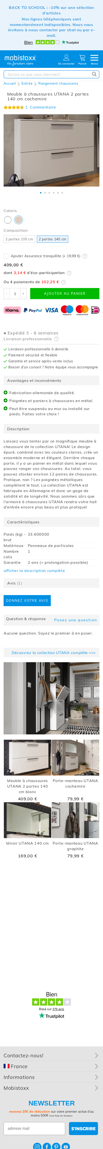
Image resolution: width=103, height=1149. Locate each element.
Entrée (27, 83)
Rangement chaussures (58, 83)
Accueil (10, 83)
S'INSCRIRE (83, 1128)
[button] (41, 192)
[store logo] (20, 60)
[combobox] (51, 74)
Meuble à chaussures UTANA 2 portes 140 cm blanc (27, 786)
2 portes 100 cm (19, 239)
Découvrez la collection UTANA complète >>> (54, 652)
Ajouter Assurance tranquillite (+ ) (45, 256)
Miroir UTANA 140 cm (27, 843)
